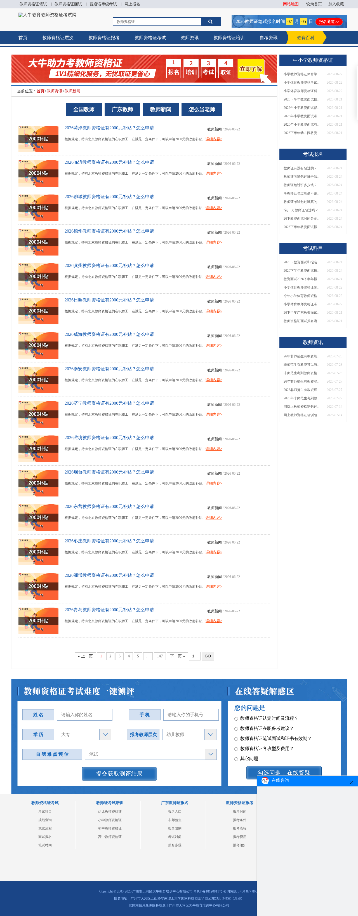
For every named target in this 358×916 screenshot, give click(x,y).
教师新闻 (72, 91)
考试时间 (175, 837)
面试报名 (45, 837)
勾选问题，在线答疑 (284, 772)
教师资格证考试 (150, 37)
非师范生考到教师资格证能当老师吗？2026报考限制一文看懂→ (303, 373)
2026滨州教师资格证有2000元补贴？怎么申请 (109, 265)
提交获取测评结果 (119, 773)
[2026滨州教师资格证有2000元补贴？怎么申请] (38, 275)
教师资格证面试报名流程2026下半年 (303, 321)
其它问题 (249, 756)
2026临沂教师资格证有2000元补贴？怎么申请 (109, 162)
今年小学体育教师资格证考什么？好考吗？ (303, 296)
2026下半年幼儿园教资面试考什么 (303, 133)
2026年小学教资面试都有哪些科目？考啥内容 (303, 108)
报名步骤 (175, 845)
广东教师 (122, 109)
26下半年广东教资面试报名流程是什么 (303, 313)
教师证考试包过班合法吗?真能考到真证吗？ (303, 177)
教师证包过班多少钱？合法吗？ (303, 185)
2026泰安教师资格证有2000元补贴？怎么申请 (109, 368)
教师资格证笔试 (33, 4)
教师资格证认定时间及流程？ (269, 716)
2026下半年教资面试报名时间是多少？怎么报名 (303, 227)
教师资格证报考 (104, 37)
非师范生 (175, 820)
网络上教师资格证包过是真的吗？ (303, 407)
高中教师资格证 (110, 837)
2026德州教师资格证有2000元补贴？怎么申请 (109, 231)
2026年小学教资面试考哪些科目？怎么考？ (303, 116)
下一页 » (177, 656)
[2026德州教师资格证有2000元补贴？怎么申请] (38, 241)
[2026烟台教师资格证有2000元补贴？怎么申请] (38, 481)
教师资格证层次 (58, 37)
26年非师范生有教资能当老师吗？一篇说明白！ (303, 356)
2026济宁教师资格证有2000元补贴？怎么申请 (109, 403)
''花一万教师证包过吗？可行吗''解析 (303, 210)
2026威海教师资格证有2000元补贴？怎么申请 (109, 334)
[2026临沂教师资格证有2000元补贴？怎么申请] (38, 172)
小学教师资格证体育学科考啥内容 (303, 74)
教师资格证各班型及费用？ (267, 746)
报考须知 (239, 845)
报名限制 (175, 828)
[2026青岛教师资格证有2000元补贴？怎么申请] (38, 619)
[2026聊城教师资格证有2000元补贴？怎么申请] (38, 206)
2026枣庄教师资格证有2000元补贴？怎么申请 (109, 540)
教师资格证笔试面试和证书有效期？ (276, 736)
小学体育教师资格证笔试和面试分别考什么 (303, 287)
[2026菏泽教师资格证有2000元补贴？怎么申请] (38, 137)
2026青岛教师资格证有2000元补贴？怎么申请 (109, 609)
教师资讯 (190, 37)
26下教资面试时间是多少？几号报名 (303, 219)
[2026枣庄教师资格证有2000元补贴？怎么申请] (38, 550)
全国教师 (84, 109)
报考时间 (239, 812)
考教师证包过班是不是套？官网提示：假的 (303, 193)
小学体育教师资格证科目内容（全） (303, 91)
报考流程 (239, 828)
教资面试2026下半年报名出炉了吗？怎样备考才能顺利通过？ (303, 279)
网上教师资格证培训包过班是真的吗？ (303, 415)
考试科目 (45, 812)
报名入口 (175, 812)
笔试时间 (45, 845)
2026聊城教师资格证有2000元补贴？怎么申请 (109, 196)
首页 (22, 37)
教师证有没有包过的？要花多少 (303, 168)
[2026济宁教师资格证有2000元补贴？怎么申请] (38, 413)
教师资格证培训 (229, 37)
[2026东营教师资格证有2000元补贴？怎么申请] (38, 516)
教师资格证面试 (68, 4)
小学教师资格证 (110, 820)
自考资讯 (268, 37)
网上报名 (132, 4)
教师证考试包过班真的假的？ (303, 202)
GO (208, 656)
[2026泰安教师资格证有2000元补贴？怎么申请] (38, 378)
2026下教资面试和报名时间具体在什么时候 (303, 262)
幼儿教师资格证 (110, 812)
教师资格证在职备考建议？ (267, 726)
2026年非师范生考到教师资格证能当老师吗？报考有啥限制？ (303, 398)
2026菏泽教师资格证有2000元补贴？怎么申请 (109, 127)
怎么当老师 (202, 109)
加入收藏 (336, 4)
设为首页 (314, 4)
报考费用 (239, 837)
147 (160, 656)
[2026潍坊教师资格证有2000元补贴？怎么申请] (38, 447)
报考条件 (239, 820)
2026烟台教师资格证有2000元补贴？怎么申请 (109, 472)
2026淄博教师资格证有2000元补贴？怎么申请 (109, 575)
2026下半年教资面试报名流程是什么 (303, 99)
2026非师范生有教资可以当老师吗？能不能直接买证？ (303, 390)
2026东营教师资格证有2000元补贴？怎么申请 (109, 506)
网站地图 (291, 4)
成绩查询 (45, 820)
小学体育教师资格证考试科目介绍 (303, 304)
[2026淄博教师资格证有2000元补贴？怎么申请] (38, 585)
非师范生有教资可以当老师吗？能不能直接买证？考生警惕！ (303, 365)
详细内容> (214, 139)
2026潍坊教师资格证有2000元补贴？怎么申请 (109, 437)
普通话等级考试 (103, 4)
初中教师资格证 (110, 828)
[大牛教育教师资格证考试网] (47, 14)
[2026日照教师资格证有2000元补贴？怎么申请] (38, 309)
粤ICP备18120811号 (208, 891)
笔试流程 (45, 828)
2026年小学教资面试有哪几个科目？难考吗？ (303, 124)
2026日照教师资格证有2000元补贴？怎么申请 (109, 299)
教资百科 (306, 37)
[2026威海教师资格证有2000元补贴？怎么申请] (38, 344)
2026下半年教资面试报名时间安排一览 (303, 271)
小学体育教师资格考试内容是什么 (303, 83)
